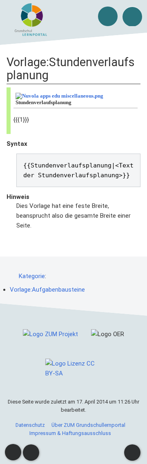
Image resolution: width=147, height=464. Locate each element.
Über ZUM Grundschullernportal (88, 425)
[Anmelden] (108, 16)
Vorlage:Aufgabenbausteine (47, 289)
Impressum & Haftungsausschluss (70, 433)
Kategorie (32, 276)
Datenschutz (30, 425)
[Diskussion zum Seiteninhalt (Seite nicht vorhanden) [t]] (13, 452)
